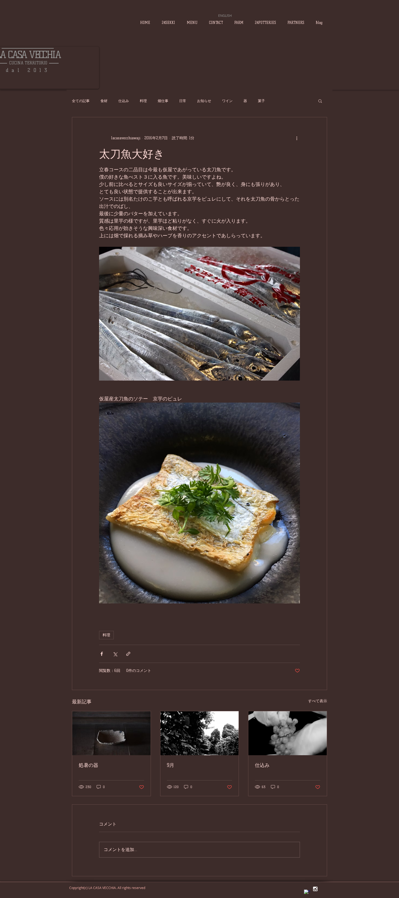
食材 (103, 101)
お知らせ (204, 101)
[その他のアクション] (296, 138)
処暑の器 (88, 765)
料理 (143, 101)
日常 (182, 101)
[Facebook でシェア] (101, 653)
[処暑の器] (111, 733)
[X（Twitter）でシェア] (115, 653)
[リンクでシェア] (128, 653)
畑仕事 (163, 101)
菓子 (261, 101)
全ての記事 (81, 101)
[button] (320, 101)
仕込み (123, 101)
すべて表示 (317, 701)
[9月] (199, 733)
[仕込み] (287, 733)
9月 (170, 765)
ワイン (227, 101)
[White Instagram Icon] (315, 889)
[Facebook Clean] (307, 893)
